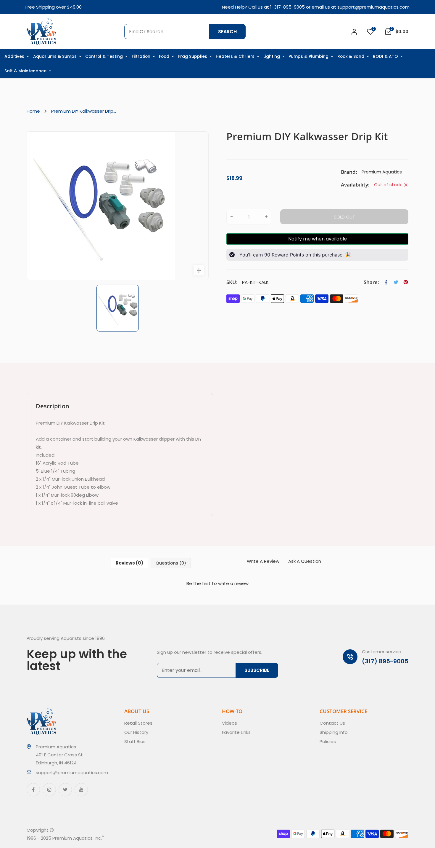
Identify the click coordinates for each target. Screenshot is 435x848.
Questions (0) (171, 563)
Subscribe (256, 670)
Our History (136, 732)
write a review (233, 583)
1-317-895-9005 (287, 7)
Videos (229, 723)
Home (33, 111)
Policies (328, 741)
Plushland (131, 838)
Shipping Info (334, 732)
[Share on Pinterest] (405, 282)
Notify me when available (317, 238)
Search (227, 31)
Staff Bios (135, 741)
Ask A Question (304, 561)
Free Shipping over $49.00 (53, 7)
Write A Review (263, 561)
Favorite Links (236, 732)
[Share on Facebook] (386, 282)
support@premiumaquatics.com (373, 7)
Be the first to (217, 583)
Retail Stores (138, 723)
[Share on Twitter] (396, 282)
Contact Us (332, 723)
